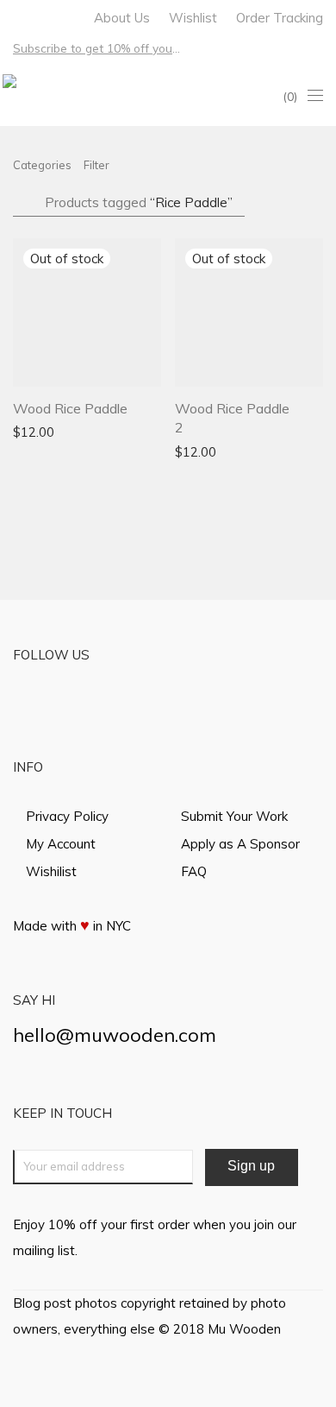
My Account (61, 844)
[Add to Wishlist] (153, 406)
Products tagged (139, 202)
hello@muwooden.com (114, 1035)
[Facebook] (17, 16)
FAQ (194, 871)
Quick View (112, 431)
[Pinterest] (62, 16)
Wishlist (193, 17)
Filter (96, 165)
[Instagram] (40, 16)
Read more (38, 431)
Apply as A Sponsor (240, 844)
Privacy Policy (67, 816)
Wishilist (51, 871)
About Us (122, 17)
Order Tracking (279, 17)
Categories (42, 165)
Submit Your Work (234, 816)
